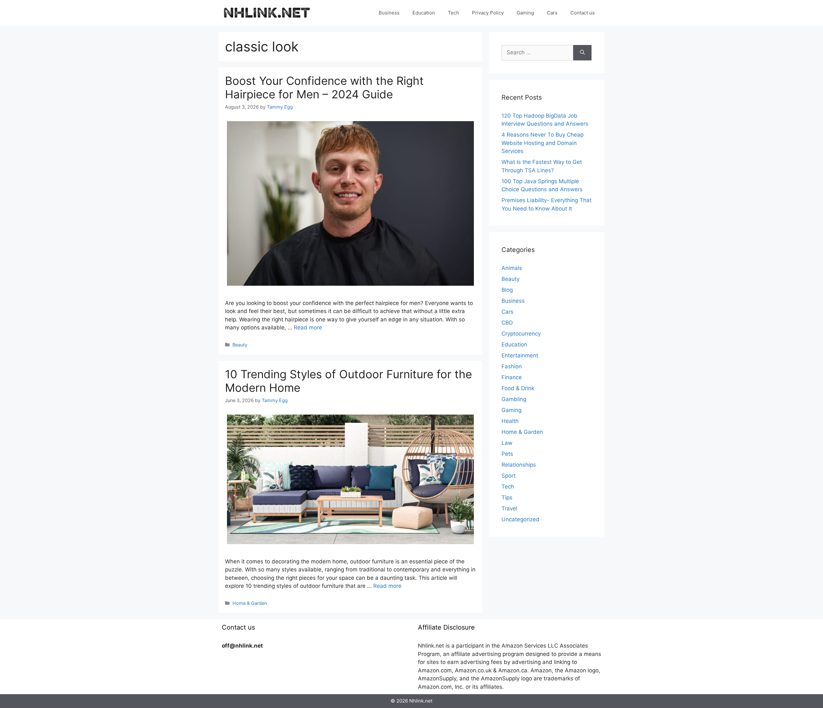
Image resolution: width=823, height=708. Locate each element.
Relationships (519, 465)
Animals (512, 268)
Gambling (514, 399)
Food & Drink (518, 388)
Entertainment (520, 355)
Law (507, 443)
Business (389, 13)
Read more (308, 327)
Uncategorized (520, 519)
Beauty (239, 344)
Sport (509, 475)
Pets (507, 454)
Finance (512, 377)
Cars (552, 13)
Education (423, 13)
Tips (507, 497)
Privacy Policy (488, 13)
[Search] (582, 52)
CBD (507, 322)
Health (510, 421)
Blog (507, 290)
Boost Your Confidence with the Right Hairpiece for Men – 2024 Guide (324, 87)
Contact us (582, 13)
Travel (509, 508)
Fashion (512, 366)
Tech (453, 13)
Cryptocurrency (521, 333)
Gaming (525, 13)
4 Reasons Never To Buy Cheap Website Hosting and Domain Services (542, 142)
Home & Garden (249, 603)
